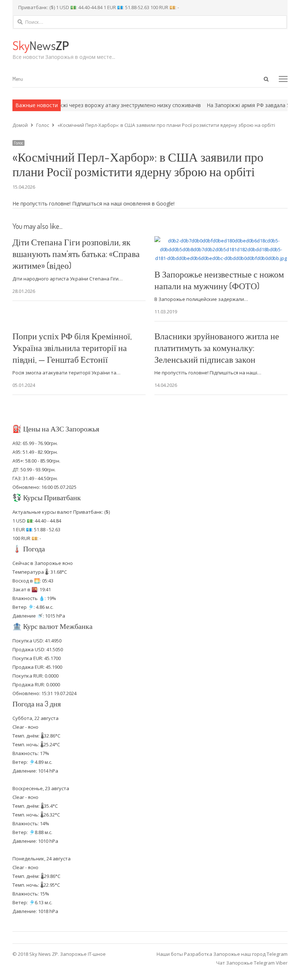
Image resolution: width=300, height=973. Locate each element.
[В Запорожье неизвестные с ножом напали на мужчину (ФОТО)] (221, 240)
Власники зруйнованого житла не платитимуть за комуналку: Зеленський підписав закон (216, 347)
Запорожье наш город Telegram (250, 954)
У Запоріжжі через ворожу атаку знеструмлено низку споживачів (104, 105)
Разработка (198, 954)
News (40, 45)
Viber (282, 962)
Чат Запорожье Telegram (245, 962)
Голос (18, 143)
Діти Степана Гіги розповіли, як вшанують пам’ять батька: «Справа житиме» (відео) (76, 253)
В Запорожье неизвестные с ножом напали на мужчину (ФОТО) (219, 279)
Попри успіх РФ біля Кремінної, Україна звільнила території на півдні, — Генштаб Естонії (72, 347)
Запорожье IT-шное (83, 954)
